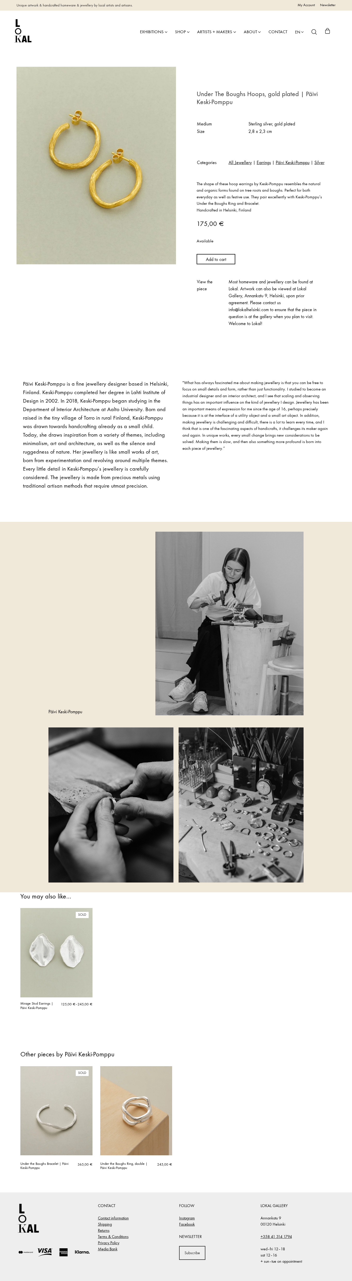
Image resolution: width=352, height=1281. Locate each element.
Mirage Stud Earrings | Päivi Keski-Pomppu (36, 1006)
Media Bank (108, 1248)
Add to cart (216, 259)
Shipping (105, 1224)
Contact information (113, 1218)
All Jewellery (240, 162)
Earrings (264, 162)
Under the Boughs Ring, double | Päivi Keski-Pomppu (123, 1166)
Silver (319, 162)
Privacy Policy (108, 1242)
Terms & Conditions (113, 1236)
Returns (104, 1230)
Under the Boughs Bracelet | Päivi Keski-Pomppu (44, 1166)
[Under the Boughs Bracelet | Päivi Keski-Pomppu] (56, 1111)
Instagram (187, 1218)
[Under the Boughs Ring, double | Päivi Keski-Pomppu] (136, 1111)
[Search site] (314, 32)
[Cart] (327, 32)
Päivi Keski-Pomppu (292, 162)
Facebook (187, 1224)
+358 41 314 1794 (276, 1236)
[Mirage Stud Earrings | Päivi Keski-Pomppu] (56, 952)
